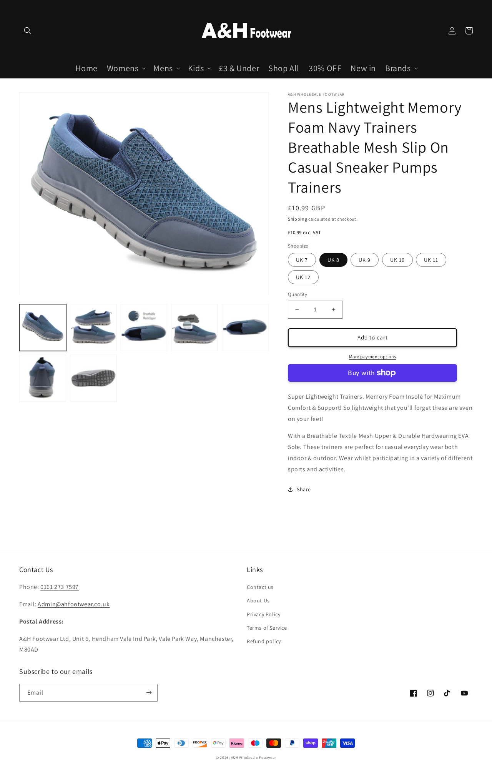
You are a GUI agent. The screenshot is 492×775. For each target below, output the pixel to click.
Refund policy (264, 641)
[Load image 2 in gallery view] (93, 327)
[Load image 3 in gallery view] (144, 327)
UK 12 (303, 277)
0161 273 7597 (59, 587)
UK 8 (333, 259)
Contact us (260, 587)
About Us (258, 600)
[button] (27, 30)
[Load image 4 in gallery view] (194, 327)
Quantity (297, 294)
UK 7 (302, 259)
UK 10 (397, 259)
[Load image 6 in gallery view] (42, 378)
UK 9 (365, 259)
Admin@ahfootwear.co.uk (74, 604)
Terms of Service (267, 627)
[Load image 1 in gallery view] (42, 327)
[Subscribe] (148, 693)
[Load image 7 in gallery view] (93, 378)
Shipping (298, 219)
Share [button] (304, 489)
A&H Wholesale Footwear (253, 757)
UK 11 (431, 259)
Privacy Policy (263, 614)
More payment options (372, 356)
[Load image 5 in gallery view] (245, 327)
